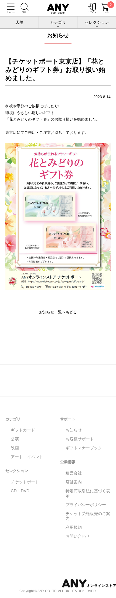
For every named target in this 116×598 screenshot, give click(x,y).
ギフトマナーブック (84, 448)
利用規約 (74, 527)
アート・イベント (27, 456)
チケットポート (25, 482)
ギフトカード (23, 430)
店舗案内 (74, 482)
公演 (15, 439)
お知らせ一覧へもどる (58, 312)
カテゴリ (58, 22)
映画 (15, 448)
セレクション (97, 22)
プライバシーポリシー (86, 504)
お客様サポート (80, 439)
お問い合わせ (78, 536)
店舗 (19, 22)
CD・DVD (20, 491)
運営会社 (74, 473)
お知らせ (74, 430)
